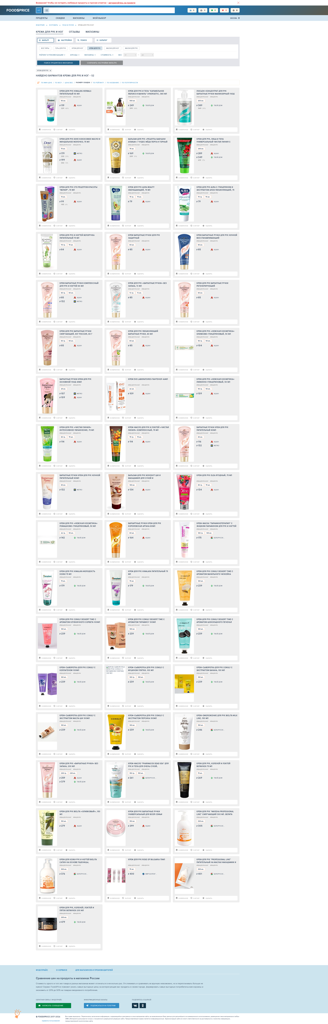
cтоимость (106, 55)
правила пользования (51, 1020)
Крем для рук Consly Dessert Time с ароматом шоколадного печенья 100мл (215, 621)
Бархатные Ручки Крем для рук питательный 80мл (212, 429)
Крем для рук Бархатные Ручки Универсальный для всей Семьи (145, 813)
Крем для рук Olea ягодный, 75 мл (214, 475)
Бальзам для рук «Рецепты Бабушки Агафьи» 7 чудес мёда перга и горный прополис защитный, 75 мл (147, 140)
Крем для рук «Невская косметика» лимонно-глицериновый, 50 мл (215, 380)
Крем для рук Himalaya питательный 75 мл (148, 573)
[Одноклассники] (143, 1005)
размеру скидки (83, 82)
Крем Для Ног (77, 48)
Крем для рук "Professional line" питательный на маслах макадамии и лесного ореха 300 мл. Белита (216, 861)
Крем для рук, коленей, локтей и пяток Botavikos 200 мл (77, 909)
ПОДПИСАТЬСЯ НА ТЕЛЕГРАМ (102, 1005)
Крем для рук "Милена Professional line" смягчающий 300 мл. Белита (215, 813)
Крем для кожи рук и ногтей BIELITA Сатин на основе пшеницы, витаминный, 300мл (78, 861)
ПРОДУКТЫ (42, 18)
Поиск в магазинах (58, 63)
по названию (113, 82)
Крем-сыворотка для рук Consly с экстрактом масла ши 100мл (77, 717)
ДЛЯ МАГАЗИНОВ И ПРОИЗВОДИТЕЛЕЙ (94, 970)
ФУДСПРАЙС (42, 970)
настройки (66, 40)
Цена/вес (69, 82)
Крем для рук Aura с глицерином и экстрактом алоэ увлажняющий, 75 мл (215, 189)
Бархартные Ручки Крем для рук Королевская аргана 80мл (144, 525)
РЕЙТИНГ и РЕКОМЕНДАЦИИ (51, 55)
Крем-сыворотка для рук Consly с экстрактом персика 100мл (146, 717)
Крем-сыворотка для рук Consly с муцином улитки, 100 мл (146, 669)
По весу (58, 82)
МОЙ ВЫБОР (99, 18)
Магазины (89, 55)
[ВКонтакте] (135, 1005)
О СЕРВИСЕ (61, 970)
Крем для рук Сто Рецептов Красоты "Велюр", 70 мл (78, 188)
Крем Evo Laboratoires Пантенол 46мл (148, 379)
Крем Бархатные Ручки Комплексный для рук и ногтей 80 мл (79, 284)
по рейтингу (98, 82)
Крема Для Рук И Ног (65, 97)
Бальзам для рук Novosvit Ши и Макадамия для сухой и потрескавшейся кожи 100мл (144, 477)
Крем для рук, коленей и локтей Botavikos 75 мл (213, 765)
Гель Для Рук (60, 48)
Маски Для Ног (112, 48)
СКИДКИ (60, 18)
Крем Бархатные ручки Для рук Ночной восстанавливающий (217, 236)
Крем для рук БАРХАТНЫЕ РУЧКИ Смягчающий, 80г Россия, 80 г (76, 332)
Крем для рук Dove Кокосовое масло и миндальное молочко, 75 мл (80, 140)
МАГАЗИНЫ (79, 18)
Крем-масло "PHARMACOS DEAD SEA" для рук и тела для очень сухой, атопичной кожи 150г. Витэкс (148, 765)
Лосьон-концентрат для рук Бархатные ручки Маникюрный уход (216, 92)
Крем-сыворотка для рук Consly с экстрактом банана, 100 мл (214, 669)
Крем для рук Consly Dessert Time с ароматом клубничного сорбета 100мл (80, 621)
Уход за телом (68, 25)
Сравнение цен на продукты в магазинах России (68, 978)
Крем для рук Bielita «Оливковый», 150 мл (80, 813)
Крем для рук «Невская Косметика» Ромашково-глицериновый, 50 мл (79, 525)
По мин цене (46, 82)
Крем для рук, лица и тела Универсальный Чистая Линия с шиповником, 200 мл (213, 140)
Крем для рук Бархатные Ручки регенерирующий (212, 284)
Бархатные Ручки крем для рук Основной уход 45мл (75, 380)
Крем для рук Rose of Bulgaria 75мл (146, 859)
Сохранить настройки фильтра (102, 63)
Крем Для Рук (94, 48)
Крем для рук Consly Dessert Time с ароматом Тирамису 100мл (146, 621)
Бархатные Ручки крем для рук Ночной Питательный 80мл (80, 477)
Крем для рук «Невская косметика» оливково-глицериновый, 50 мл (215, 332)
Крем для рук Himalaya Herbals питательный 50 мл (75, 92)
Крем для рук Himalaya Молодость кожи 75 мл (77, 573)
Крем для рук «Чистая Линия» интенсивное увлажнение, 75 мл (77, 429)
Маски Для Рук (131, 48)
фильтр (45, 40)
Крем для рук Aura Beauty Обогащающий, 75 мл (141, 188)
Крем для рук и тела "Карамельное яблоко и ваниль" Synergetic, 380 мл (147, 92)
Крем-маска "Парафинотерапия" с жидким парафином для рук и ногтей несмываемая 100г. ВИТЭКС (216, 525)
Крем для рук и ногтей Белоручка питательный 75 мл (77, 236)
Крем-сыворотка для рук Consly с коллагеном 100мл (77, 669)
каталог (103, 40)
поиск (83, 40)
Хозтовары (53, 25)
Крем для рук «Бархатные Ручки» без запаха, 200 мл (79, 765)
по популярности (130, 82)
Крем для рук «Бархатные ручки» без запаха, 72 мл (147, 284)
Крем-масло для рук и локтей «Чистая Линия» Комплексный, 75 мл (148, 429)
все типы (45, 48)
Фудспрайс (40, 25)
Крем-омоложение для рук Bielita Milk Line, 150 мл (217, 717)
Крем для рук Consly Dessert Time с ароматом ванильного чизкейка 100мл (215, 573)
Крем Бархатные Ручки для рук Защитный (144, 236)
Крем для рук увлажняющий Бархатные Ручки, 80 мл (143, 332)
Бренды (74, 55)
